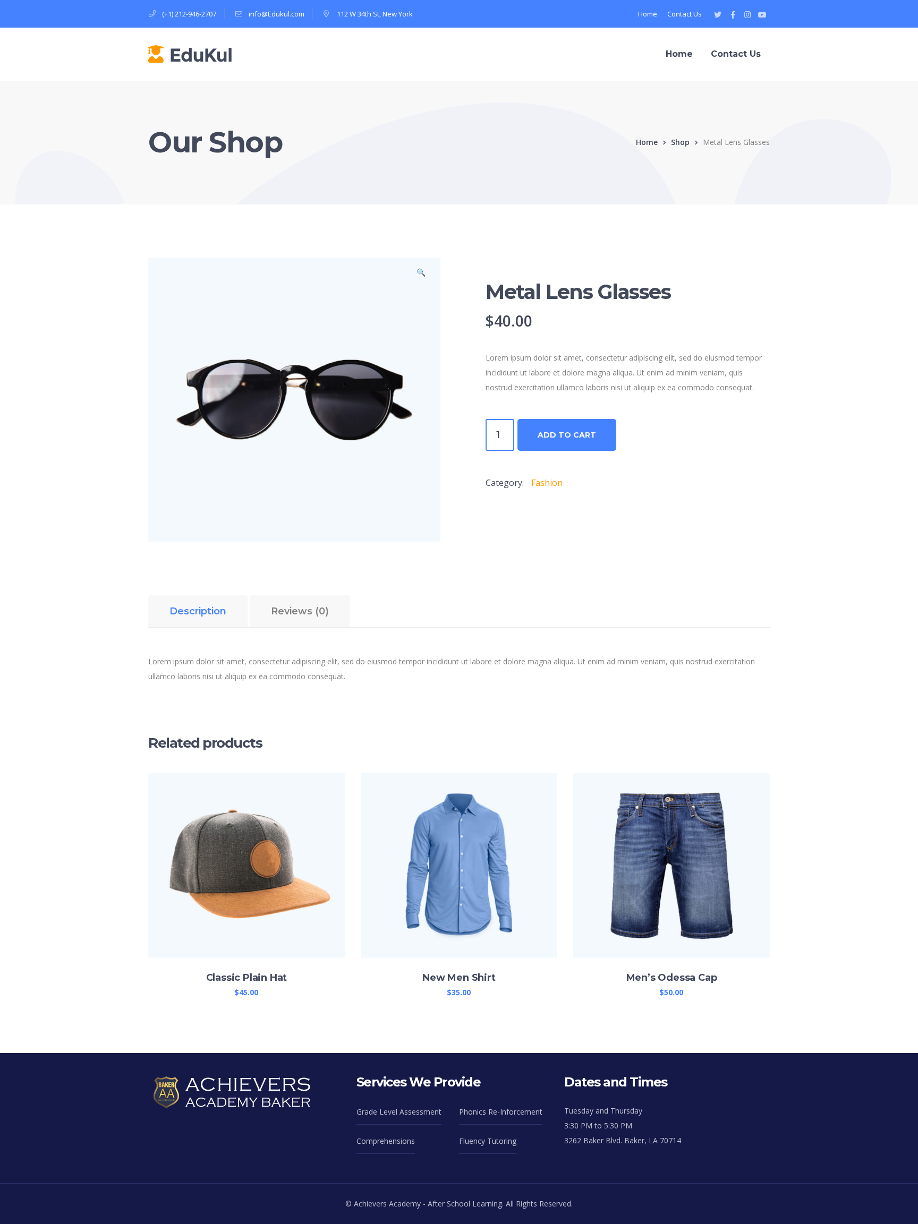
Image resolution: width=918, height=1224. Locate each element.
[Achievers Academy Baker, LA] (190, 53)
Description (197, 611)
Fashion (547, 483)
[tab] (198, 611)
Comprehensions (385, 1141)
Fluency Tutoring (487, 1141)
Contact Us (684, 14)
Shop (680, 142)
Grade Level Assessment (398, 1112)
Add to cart (567, 435)
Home (647, 14)
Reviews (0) (300, 611)
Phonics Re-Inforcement (500, 1112)
